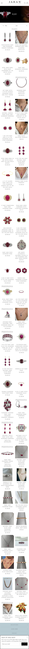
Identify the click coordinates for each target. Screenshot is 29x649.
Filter (6, 25)
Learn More (14, 629)
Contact (14, 633)
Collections (14, 624)
